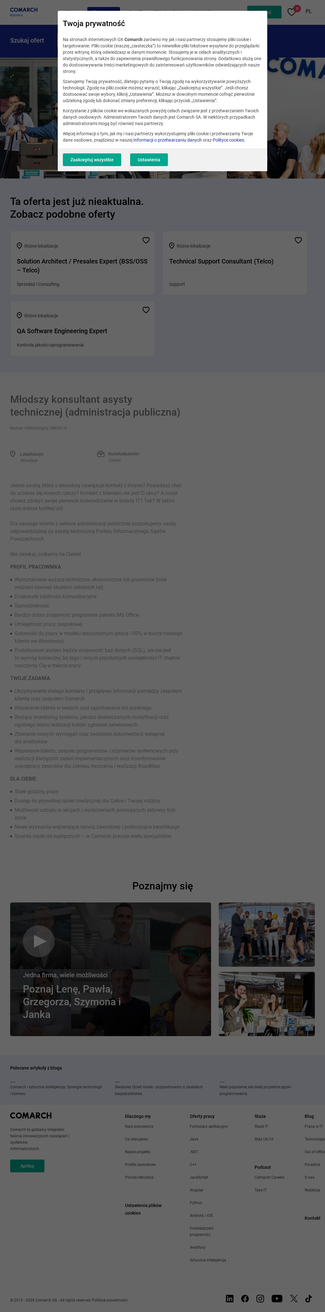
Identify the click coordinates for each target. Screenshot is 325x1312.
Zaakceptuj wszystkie (92, 159)
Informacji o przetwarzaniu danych (167, 140)
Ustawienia (149, 159)
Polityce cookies (228, 140)
